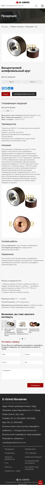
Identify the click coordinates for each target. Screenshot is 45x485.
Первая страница (17, 27)
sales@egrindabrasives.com (12, 5)
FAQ (6, 463)
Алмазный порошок (33, 457)
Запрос (6, 94)
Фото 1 (11, 82)
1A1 (7, 111)
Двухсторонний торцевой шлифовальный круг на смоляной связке (10, 332)
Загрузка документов (10, 458)
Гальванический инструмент (32, 462)
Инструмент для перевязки (32, 468)
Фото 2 (32, 82)
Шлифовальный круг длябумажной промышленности (22, 331)
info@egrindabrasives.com (25, 430)
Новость (8, 467)
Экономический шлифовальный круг (34, 330)
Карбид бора (30, 449)
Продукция (29, 27)
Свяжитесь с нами (12, 471)
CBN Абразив (30, 453)
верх (40, 483)
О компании (10, 453)
